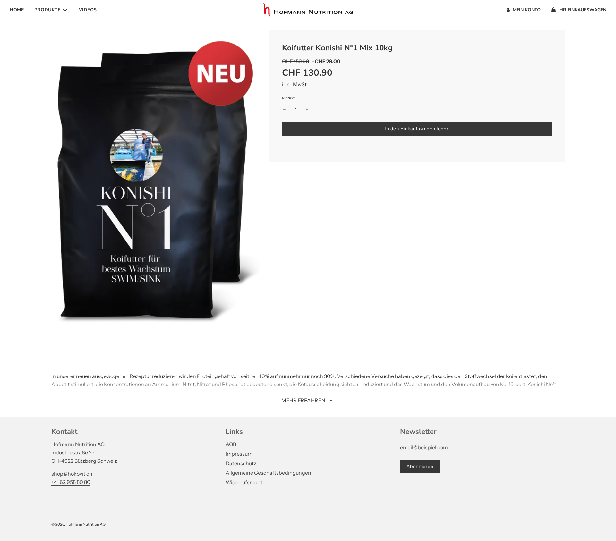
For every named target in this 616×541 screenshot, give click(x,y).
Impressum (239, 454)
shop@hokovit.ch (71, 473)
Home (17, 10)
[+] (307, 110)
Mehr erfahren (303, 400)
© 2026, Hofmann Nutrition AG (78, 524)
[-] (284, 110)
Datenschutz (241, 463)
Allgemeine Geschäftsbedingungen (268, 472)
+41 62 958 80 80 (70, 482)
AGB (231, 444)
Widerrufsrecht (244, 482)
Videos (88, 10)
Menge (288, 98)
